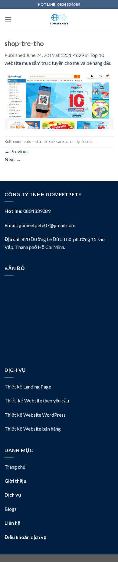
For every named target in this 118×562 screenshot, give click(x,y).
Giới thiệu (15, 481)
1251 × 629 (72, 55)
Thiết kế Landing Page (28, 386)
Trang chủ (15, 467)
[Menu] (8, 19)
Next (13, 159)
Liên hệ (12, 523)
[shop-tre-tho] (59, 101)
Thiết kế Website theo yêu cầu (37, 400)
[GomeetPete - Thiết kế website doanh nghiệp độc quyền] (59, 19)
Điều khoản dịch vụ (26, 537)
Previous (16, 151)
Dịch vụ (13, 495)
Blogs (11, 509)
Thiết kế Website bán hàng (33, 428)
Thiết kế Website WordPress (35, 415)
